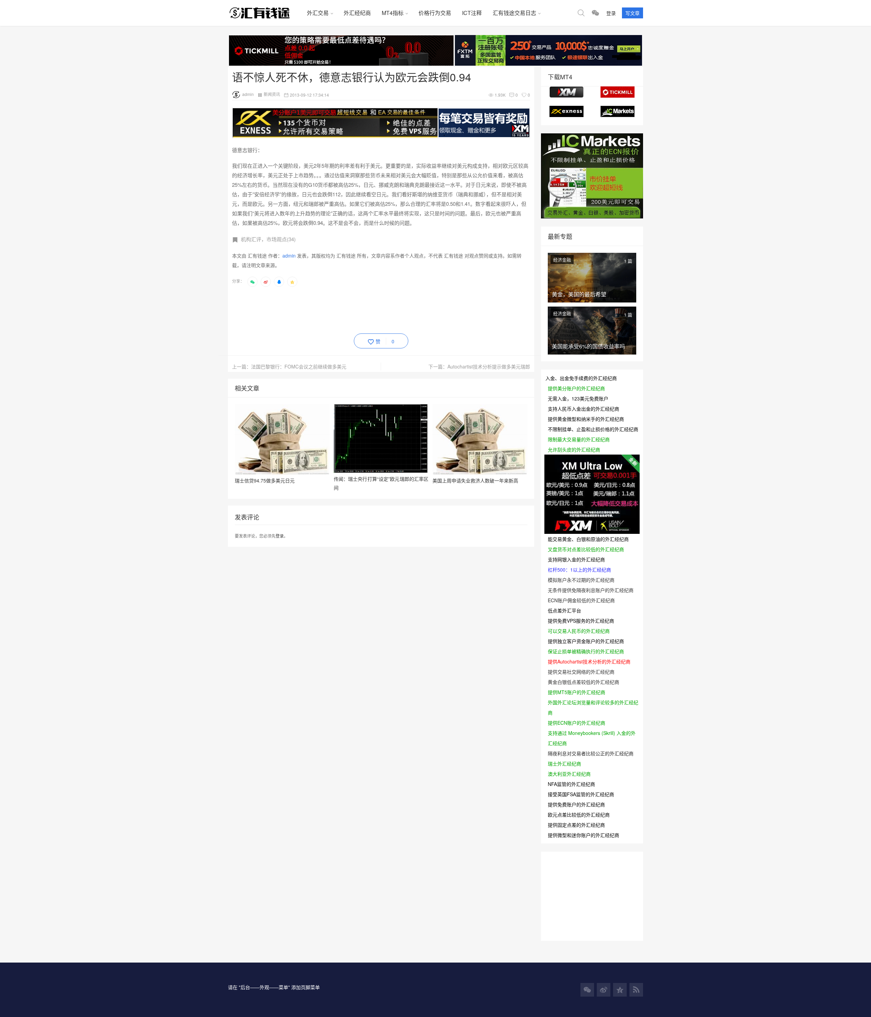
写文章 (632, 13)
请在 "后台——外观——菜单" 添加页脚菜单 (274, 987)
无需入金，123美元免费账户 (578, 398)
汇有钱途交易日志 (514, 13)
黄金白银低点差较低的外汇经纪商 (583, 681)
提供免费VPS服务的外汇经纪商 (581, 620)
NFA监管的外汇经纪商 (571, 784)
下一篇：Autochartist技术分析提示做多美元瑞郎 (479, 366)
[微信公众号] (587, 990)
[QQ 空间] (620, 990)
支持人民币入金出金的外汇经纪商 (583, 408)
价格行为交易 (434, 13)
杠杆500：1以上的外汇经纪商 (579, 569)
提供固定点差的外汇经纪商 (576, 824)
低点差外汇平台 (564, 610)
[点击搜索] (581, 13)
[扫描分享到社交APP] (252, 282)
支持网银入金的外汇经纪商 (576, 559)
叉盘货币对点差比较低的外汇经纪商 (586, 549)
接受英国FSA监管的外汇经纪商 (581, 794)
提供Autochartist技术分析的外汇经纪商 (589, 661)
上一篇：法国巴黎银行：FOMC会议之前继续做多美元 (289, 366)
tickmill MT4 (617, 92)
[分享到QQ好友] (279, 282)
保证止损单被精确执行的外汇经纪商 (586, 651)
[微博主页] (603, 990)
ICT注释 (472, 13)
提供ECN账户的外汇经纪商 (576, 722)
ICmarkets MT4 (617, 111)
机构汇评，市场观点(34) (268, 239)
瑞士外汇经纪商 (564, 763)
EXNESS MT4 (566, 111)
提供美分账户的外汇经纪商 (576, 388)
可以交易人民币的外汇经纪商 (579, 630)
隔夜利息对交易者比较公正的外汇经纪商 (591, 753)
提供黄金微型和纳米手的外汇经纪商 (586, 418)
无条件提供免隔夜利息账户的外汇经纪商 (591, 590)
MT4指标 (393, 13)
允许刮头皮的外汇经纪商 (574, 449)
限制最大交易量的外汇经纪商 (579, 439)
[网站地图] (636, 990)
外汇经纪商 (357, 13)
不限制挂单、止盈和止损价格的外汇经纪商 (593, 429)
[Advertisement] (356, 309)
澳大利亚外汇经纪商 (569, 773)
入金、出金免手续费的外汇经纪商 (581, 378)
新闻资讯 (272, 94)
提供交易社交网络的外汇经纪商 (581, 671)
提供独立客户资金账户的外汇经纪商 (586, 641)
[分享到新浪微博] (266, 282)
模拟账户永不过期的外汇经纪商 (581, 579)
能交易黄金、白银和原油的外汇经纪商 (588, 539)
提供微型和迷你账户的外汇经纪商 (583, 835)
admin (248, 94)
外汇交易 (318, 13)
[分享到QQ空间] (292, 282)
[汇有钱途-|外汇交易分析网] (264, 13)
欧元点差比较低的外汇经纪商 (579, 814)
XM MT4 (566, 92)
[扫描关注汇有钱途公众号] (595, 13)
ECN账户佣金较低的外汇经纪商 (581, 600)
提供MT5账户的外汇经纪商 (576, 692)
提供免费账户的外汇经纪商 (576, 804)
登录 (611, 13)
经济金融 (562, 259)
